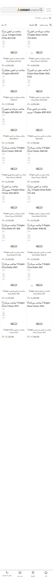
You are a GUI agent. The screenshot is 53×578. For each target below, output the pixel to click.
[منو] (48, 10)
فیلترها (31, 25)
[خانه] (50, 18)
